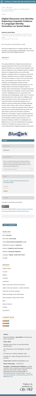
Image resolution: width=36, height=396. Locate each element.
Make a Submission (10, 225)
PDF (5, 140)
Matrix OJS (9, 376)
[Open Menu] (1, 1)
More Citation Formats (11, 169)
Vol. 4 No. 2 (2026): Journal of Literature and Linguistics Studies (16, 10)
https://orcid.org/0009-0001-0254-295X (10, 39)
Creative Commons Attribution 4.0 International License (17, 374)
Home (3, 7)
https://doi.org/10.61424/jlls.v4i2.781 (15, 44)
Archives (9, 7)
